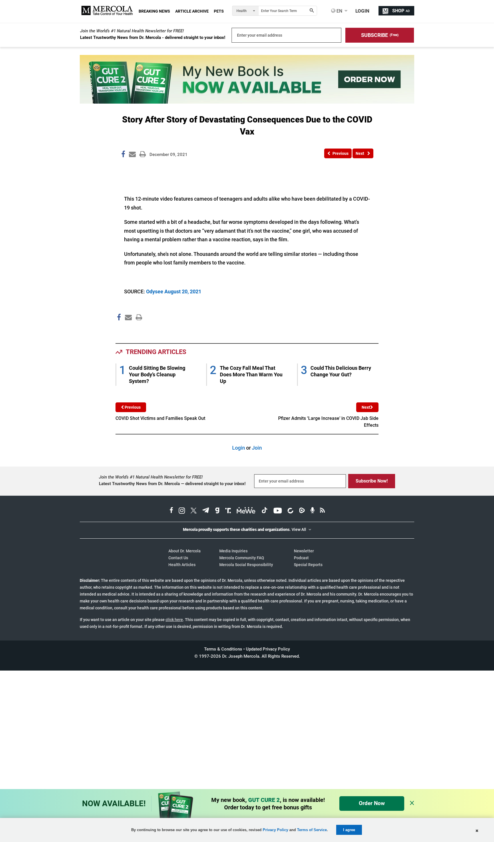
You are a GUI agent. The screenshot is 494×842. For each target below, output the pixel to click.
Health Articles (182, 564)
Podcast (301, 558)
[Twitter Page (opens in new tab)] (193, 511)
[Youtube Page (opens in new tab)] (277, 511)
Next (366, 407)
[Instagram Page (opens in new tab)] (181, 511)
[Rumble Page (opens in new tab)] (301, 511)
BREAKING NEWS (154, 11)
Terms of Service (312, 830)
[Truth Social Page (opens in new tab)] (228, 511)
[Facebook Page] (118, 329)
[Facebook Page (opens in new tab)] (171, 511)
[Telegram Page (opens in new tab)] (206, 511)
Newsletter (304, 551)
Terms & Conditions (223, 649)
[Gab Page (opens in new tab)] (217, 511)
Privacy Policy (275, 830)
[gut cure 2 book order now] (247, 102)
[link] (123, 155)
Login (238, 448)
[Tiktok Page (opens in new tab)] (264, 511)
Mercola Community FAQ (241, 558)
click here (174, 619)
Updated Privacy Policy (268, 649)
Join (257, 448)
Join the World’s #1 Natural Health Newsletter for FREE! (132, 30)
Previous (132, 407)
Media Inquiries (233, 551)
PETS (219, 11)
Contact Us (178, 558)
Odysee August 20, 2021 (173, 291)
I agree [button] (349, 830)
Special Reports (308, 564)
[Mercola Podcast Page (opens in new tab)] (312, 511)
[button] (379, 35)
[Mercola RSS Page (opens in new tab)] (322, 511)
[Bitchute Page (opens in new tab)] (290, 511)
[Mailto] (127, 329)
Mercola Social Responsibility (246, 564)
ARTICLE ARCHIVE (192, 11)
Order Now (372, 803)
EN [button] (338, 10)
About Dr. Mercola (184, 551)
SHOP (401, 10)
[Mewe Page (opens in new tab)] (246, 511)
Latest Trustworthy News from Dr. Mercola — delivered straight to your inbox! (172, 483)
